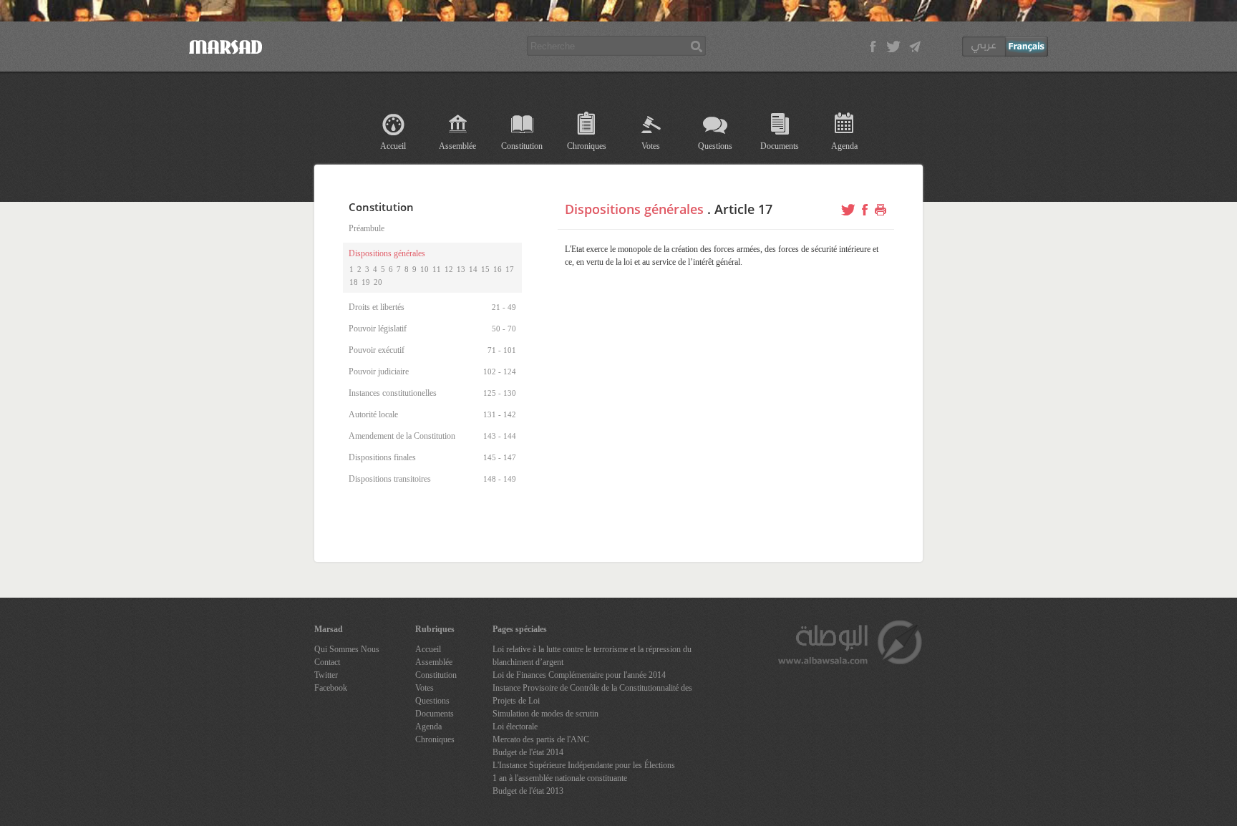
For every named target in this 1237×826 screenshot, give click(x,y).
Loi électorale (515, 726)
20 (378, 282)
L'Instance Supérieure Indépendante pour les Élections (584, 765)
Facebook (330, 688)
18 (353, 282)
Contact (327, 662)
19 (366, 282)
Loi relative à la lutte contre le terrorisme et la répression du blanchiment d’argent (592, 655)
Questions (715, 146)
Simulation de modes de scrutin (545, 714)
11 (436, 269)
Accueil (393, 146)
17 (509, 269)
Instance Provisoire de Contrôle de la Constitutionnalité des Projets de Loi (592, 694)
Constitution (522, 146)
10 (424, 269)
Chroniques (586, 146)
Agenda (844, 146)
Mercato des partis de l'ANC (541, 739)
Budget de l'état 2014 (528, 752)
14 (473, 269)
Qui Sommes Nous (346, 649)
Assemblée (457, 146)
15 (485, 269)
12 (449, 269)
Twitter (326, 675)
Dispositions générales (634, 209)
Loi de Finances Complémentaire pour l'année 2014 (579, 675)
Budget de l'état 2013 (528, 791)
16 (497, 269)
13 (461, 269)
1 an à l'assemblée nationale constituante (560, 778)
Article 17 (743, 209)
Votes (650, 146)
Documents (779, 146)
